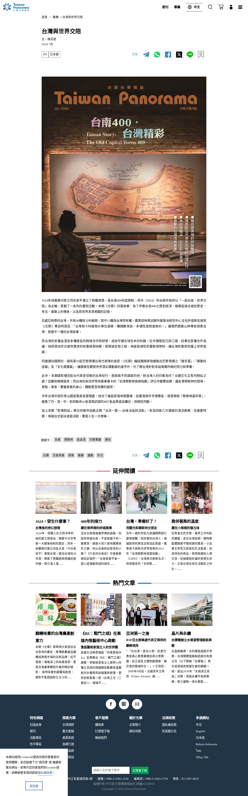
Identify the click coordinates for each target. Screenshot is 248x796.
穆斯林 (68, 439)
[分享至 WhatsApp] (157, 54)
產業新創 (68, 737)
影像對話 (68, 757)
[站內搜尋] (210, 7)
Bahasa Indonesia (206, 744)
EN (45, 54)
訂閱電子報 (102, 731)
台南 (57, 439)
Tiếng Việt (202, 757)
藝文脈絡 (68, 731)
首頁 (44, 17)
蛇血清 (81, 439)
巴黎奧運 (95, 439)
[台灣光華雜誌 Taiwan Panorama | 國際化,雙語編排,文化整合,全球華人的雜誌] (22, 7)
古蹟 (46, 455)
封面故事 (35, 724)
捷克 (108, 439)
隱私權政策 (169, 724)
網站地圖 (135, 731)
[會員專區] (231, 7)
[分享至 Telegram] (146, 54)
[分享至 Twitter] (179, 54)
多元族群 (68, 750)
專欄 (177, 7)
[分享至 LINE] (190, 54)
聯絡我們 (101, 737)
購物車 (99, 724)
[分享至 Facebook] (168, 54)
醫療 (81, 455)
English (200, 731)
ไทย (198, 750)
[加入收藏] (201, 54)
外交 (100, 455)
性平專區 (35, 744)
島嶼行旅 (68, 744)
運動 (90, 455)
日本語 (54, 54)
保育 (71, 455)
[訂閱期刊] (221, 7)
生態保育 (58, 455)
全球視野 (68, 724)
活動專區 (35, 737)
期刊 (165, 7)
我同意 (34, 786)
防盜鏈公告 (169, 731)
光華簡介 (135, 724)
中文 (197, 7)
